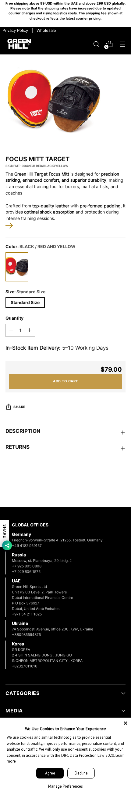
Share (19, 407)
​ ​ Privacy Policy (14, 30)
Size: (25, 291)
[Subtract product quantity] (11, 330)
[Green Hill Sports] (19, 44)
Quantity (14, 318)
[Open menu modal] (122, 44)
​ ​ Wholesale (45, 30)
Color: (40, 246)
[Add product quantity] (29, 330)
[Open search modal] (96, 44)
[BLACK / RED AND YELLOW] (16, 266)
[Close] (125, 723)
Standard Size (25, 302)
